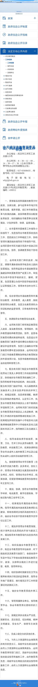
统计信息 (8, 79)
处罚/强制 (8, 89)
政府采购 (8, 102)
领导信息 (10, 66)
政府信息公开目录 (17, 43)
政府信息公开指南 (17, 35)
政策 (10, 18)
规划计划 (8, 76)
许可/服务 (8, 85)
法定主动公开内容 (17, 51)
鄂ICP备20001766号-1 (20, 683)
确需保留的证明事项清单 (14, 95)
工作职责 (10, 63)
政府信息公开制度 (17, 26)
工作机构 (8, 59)
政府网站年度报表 (17, 130)
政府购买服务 (10, 105)
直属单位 (10, 72)
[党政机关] (18, 686)
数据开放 (8, 82)
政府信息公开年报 (17, 121)
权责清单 (8, 92)
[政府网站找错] (20, 686)
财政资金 (8, 99)
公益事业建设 (10, 112)
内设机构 (10, 69)
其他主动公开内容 (11, 115)
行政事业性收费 (11, 108)
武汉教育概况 (10, 56)
